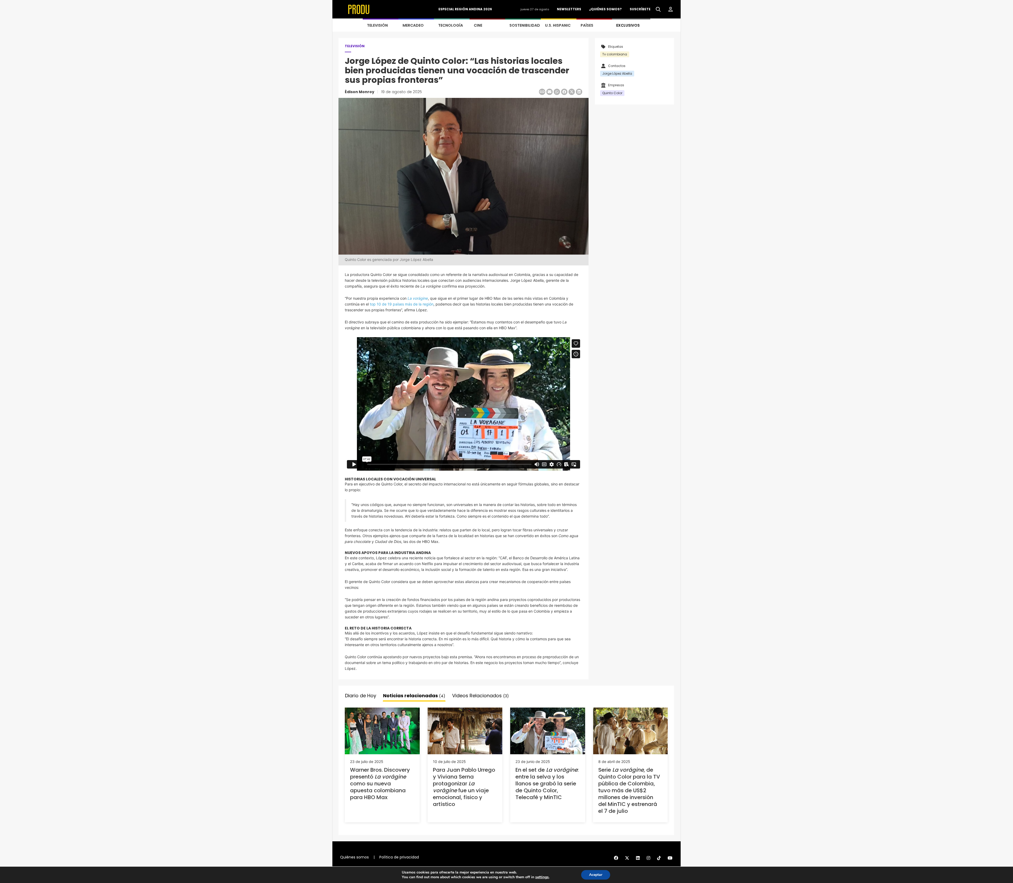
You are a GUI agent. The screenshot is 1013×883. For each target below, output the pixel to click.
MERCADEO (413, 25)
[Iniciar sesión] (670, 9)
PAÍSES (587, 25)
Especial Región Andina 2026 (465, 9)
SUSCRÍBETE (640, 9)
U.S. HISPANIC (558, 25)
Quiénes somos (354, 857)
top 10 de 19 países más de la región (401, 304)
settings (542, 877)
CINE (478, 25)
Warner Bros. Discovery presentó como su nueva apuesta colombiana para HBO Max (380, 783)
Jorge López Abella (617, 73)
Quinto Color (612, 93)
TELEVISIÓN (377, 25)
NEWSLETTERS (569, 9)
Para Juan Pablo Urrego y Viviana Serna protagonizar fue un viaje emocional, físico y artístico (464, 787)
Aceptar (595, 874)
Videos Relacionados (480, 695)
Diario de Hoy (360, 695)
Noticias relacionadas (414, 695)
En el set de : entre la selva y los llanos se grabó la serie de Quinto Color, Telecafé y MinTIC (547, 783)
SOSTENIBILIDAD (524, 25)
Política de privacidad (399, 857)
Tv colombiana (614, 54)
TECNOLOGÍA (450, 25)
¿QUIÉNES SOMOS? (605, 9)
